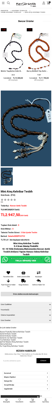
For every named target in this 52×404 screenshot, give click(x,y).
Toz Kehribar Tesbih (8, 340)
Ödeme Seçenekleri (8, 315)
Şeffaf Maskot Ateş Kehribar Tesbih (14, 342)
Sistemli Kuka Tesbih (8, 334)
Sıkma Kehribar (6, 344)
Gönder (43, 361)
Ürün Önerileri (5, 320)
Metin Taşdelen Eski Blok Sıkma (11, 71)
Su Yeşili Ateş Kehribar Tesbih (12, 346)
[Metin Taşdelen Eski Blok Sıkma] (13, 51)
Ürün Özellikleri (6, 304)
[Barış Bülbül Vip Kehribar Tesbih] (39, 51)
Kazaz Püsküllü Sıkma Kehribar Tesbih (15, 332)
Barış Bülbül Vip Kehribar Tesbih (37, 71)
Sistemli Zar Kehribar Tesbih (11, 338)
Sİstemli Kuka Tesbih (8, 336)
